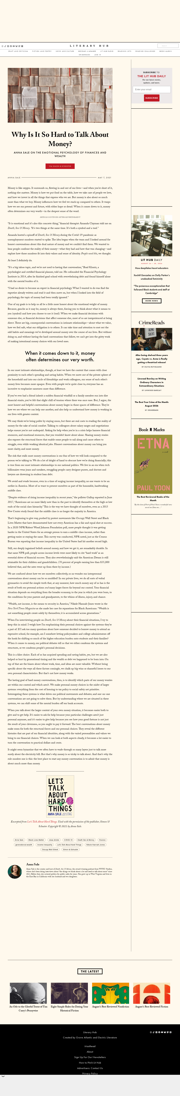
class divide (54, 840)
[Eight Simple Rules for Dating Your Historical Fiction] (69, 1001)
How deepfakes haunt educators (151, 268)
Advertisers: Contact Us (90, 1068)
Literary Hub (90, 46)
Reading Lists (124, 51)
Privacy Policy (90, 1073)
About (90, 1051)
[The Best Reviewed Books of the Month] (153, 464)
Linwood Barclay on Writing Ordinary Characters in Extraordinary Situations (152, 382)
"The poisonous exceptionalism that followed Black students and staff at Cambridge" (152, 289)
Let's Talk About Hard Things (69, 844)
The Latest (90, 971)
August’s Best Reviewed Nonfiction (110, 1007)
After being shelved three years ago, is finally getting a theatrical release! (152, 359)
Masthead (90, 1046)
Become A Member (87, 51)
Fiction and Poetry (42, 51)
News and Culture (65, 51)
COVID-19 (68, 840)
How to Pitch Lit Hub (90, 1062)
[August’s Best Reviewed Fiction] (151, 1001)
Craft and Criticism (18, 51)
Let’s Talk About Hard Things (42, 822)
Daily (151, 260)
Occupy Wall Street (50, 849)
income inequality (44, 844)
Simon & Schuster (70, 849)
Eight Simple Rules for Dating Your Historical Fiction (69, 1009)
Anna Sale (14, 177)
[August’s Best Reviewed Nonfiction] (110, 1001)
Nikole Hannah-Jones (95, 844)
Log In (97, 55)
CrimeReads (84, 55)
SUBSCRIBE (151, 98)
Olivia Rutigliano (153, 367)
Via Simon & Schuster (60, 166)
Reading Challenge (145, 51)
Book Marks (166, 51)
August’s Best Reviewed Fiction (151, 1007)
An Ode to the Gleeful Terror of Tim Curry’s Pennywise (28, 1009)
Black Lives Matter (36, 840)
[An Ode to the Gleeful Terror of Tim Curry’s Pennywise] (28, 1001)
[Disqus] (60, 915)
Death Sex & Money (86, 840)
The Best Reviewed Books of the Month (153, 498)
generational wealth (23, 844)
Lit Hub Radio (107, 51)
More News (151, 301)
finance (102, 840)
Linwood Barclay (153, 390)
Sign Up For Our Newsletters (90, 1057)
